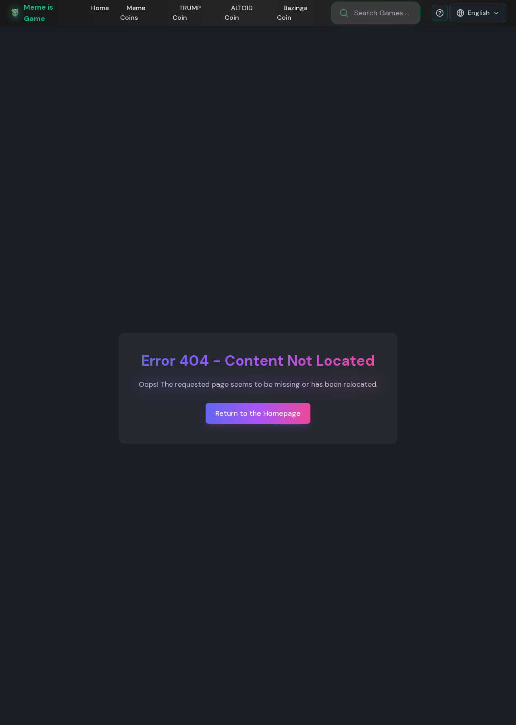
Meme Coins (132, 13)
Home (100, 8)
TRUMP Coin (187, 13)
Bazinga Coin (292, 13)
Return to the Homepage (258, 413)
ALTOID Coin (239, 13)
